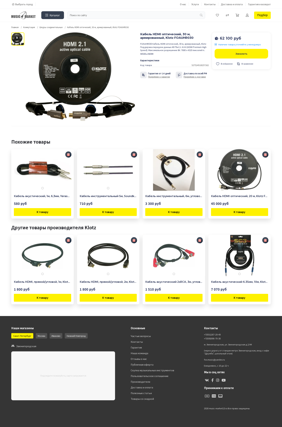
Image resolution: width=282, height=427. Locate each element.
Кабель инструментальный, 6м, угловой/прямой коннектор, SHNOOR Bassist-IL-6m (174, 196)
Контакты (210, 4)
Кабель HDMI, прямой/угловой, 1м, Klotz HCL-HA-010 (42, 281)
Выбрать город (24, 4)
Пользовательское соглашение (149, 376)
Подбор (262, 15)
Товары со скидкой (142, 398)
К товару (42, 212)
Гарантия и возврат (259, 4)
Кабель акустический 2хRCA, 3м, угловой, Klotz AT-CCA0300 (174, 281)
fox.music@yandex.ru (214, 359)
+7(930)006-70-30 (212, 338)
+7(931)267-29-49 (212, 334)
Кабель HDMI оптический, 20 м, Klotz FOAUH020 (239, 196)
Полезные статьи (141, 393)
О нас (183, 4)
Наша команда (139, 353)
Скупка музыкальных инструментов (152, 370)
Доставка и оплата (232, 4)
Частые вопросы (141, 336)
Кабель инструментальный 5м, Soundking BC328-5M (108, 196)
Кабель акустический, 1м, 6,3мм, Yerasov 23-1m (42, 196)
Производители (140, 381)
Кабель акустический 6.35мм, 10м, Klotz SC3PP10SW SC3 (239, 281)
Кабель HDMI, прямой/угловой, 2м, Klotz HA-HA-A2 (108, 281)
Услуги (195, 4)
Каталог (55, 15)
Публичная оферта (142, 364)
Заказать (241, 53)
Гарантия (136, 347)
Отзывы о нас (139, 359)
